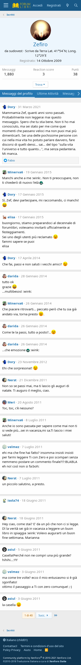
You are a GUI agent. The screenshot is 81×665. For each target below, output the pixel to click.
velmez (13, 447)
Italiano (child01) (17, 640)
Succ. (42, 615)
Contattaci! (10, 646)
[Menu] (6, 5)
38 (75, 74)
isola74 (13, 500)
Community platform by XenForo (37, 657)
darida (13, 276)
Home (38, 650)
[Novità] (67, 5)
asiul (11, 549)
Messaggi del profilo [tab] (17, 93)
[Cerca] (76, 5)
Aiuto (27, 650)
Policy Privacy (12, 650)
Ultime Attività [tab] (47, 93)
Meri (11, 402)
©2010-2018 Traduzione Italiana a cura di (34, 661)
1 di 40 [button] (28, 615)
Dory (11, 107)
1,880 (9, 74)
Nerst (12, 380)
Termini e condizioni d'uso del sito (42, 646)
